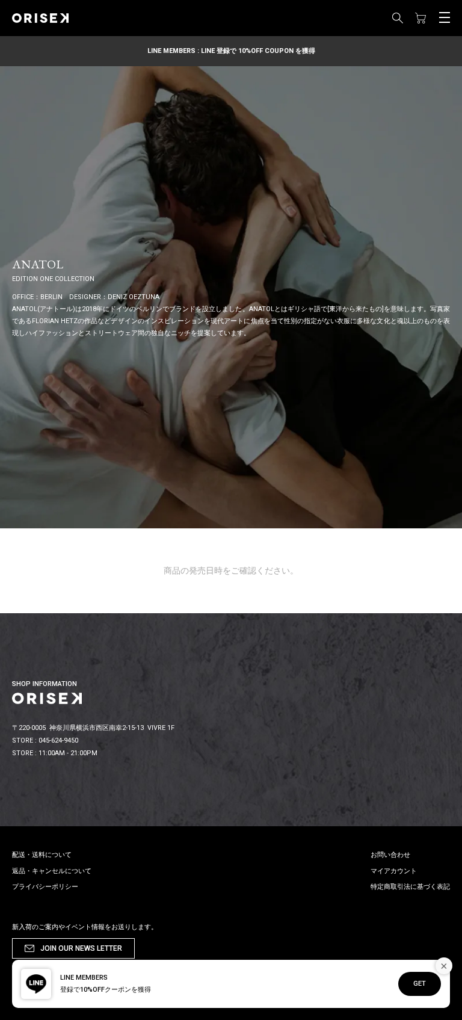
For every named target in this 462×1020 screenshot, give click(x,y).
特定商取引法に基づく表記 (410, 887)
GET (419, 984)
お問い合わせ (390, 855)
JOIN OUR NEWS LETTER (81, 948)
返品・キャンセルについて (51, 871)
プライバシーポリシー (45, 887)
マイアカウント (394, 871)
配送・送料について (42, 855)
